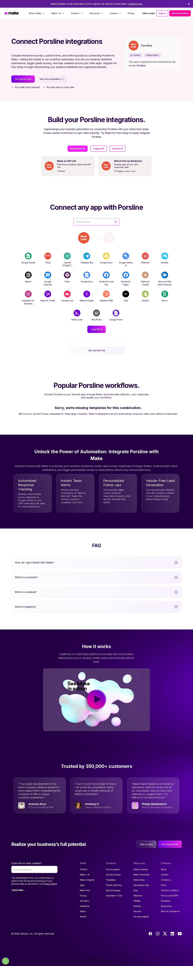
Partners (137, 906)
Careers (164, 874)
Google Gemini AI (126, 264)
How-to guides (113, 869)
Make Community (141, 874)
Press (163, 885)
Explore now (135, 3)
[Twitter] (165, 934)
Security (137, 911)
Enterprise (84, 906)
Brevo (165, 300)
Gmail (47, 262)
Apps (82, 885)
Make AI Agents (87, 880)
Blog (136, 890)
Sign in (162, 13)
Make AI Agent (87, 300)
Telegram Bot (87, 262)
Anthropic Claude (145, 283)
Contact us (166, 880)
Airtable (164, 262)
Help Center (139, 880)
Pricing (131, 13)
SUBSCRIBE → (19, 890)
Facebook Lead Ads (106, 283)
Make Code (77, 319)
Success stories (113, 874)
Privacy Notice (50, 884)
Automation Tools (114, 895)
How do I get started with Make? (34, 562)
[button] (135, 55)
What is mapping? (25, 606)
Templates (111, 880)
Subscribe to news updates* (26, 863)
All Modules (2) (77, 148)
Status (83, 911)
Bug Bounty (166, 906)
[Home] (11, 13)
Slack (67, 281)
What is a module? (26, 591)
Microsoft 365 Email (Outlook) (165, 283)
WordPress (96, 319)
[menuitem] (37, 13)
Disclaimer (165, 901)
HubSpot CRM (106, 300)
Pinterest (145, 262)
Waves (83, 916)
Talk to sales (148, 13)
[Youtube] (180, 934)
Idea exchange (113, 890)
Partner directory (114, 885)
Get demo (84, 901)
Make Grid (85, 890)
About (163, 869)
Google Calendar (48, 283)
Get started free (180, 13)
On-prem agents (141, 916)
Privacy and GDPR (169, 895)
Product (83, 869)
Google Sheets (28, 262)
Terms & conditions (170, 890)
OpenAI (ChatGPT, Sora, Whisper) (67, 265)
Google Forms (115, 319)
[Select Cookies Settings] (5, 961)
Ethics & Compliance (170, 911)
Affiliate (137, 901)
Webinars (138, 895)
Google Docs (87, 281)
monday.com (67, 300)
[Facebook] (150, 934)
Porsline (141, 65)
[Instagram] (158, 934)
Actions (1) (117, 148)
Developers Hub (141, 885)
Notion (28, 281)
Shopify (145, 300)
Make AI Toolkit (48, 300)
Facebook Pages (126, 283)
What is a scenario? (26, 577)
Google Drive (106, 262)
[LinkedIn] (172, 934)
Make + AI (84, 874)
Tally (126, 300)
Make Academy (141, 869)
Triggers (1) (98, 148)
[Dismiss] (189, 4)
